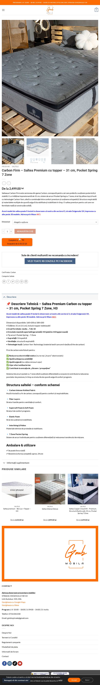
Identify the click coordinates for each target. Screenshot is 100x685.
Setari (87, 680)
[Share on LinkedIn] (26, 282)
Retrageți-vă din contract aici (16, 680)
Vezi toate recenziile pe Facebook (50, 261)
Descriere (11, 297)
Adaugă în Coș (25, 231)
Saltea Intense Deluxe (50, 509)
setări (60, 680)
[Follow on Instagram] (9, 663)
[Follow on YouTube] (20, 663)
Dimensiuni (6, 222)
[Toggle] (4, 297)
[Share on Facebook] (8, 282)
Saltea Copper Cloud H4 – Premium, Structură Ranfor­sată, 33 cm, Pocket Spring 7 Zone (83, 511)
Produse (6, 166)
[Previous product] (9, 183)
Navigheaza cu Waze (10, 605)
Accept (74, 680)
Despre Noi (6, 633)
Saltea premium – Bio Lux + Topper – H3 (17, 510)
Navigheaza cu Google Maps (13, 602)
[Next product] (4, 183)
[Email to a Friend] (17, 282)
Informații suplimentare (18, 463)
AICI (38, 214)
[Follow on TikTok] (14, 663)
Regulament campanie (11, 642)
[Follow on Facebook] (4, 663)
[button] (3, 10)
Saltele (15, 166)
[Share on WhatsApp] (4, 282)
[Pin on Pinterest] (22, 282)
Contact (5, 656)
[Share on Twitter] (13, 282)
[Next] (98, 499)
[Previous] (2, 499)
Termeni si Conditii (9, 637)
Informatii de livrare (10, 651)
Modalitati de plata (10, 647)
